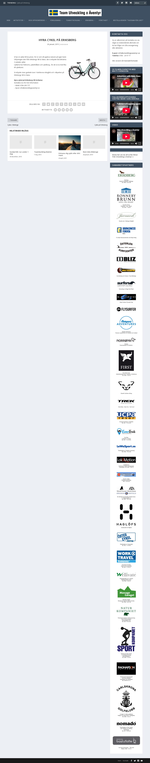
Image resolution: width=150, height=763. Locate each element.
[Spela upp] (113, 90)
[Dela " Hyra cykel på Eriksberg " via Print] (83, 104)
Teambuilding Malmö (43, 152)
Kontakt (125, 761)
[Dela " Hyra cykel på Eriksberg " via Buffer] (70, 104)
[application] (126, 83)
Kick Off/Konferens (37, 20)
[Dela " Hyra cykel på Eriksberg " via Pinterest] (61, 104)
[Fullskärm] (140, 90)
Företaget (103, 20)
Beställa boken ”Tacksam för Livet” (128, 20)
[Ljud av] (136, 90)
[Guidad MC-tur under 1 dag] (21, 142)
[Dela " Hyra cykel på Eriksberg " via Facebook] (44, 104)
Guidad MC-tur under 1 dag (19, 153)
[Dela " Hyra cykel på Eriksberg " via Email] (79, 104)
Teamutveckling (73, 20)
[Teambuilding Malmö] (45, 142)
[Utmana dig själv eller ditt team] (70, 142)
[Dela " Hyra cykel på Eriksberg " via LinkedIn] (66, 104)
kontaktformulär (131, 61)
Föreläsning (55, 20)
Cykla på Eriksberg (23, 3)
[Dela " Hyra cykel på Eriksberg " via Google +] (53, 104)
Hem (8, 20)
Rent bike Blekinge (90, 152)
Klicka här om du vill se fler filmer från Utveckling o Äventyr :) (125, 156)
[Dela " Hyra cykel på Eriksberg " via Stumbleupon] (74, 104)
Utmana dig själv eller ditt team (69, 154)
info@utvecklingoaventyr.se (129, 53)
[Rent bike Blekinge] (94, 142)
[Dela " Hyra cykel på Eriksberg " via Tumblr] (57, 104)
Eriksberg (89, 20)
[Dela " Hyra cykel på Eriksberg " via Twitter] (48, 104)
